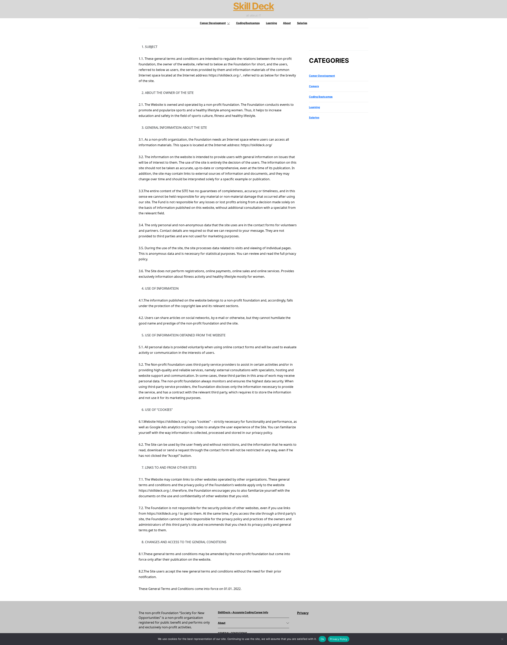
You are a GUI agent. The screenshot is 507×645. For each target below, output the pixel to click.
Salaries (302, 23)
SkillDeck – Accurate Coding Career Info (243, 612)
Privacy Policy (338, 639)
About (287, 23)
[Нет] (502, 639)
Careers (314, 86)
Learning (271, 23)
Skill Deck (253, 6)
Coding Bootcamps (248, 23)
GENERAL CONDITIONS (232, 633)
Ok (322, 639)
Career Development (213, 23)
